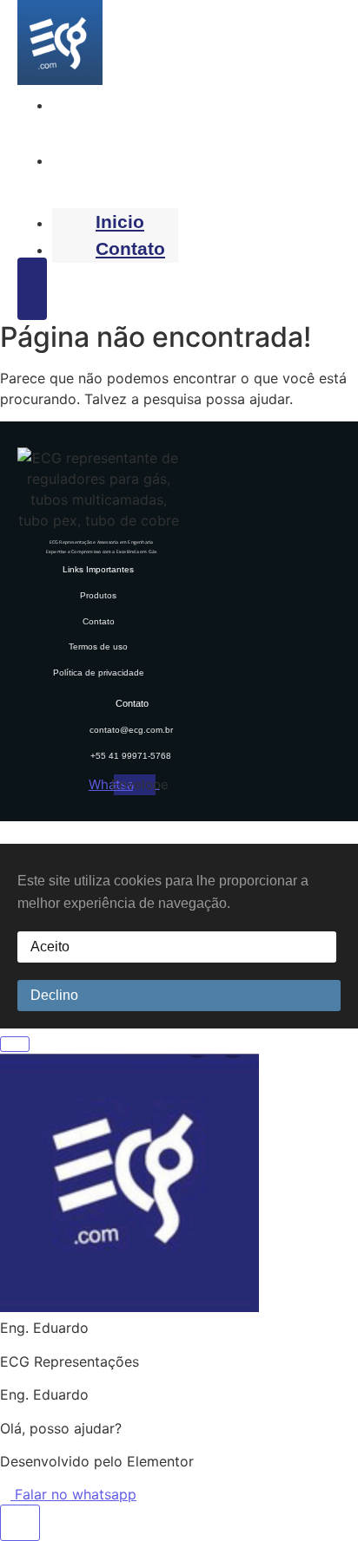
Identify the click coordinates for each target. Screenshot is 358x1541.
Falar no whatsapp (73, 1494)
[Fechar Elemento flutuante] (15, 1044)
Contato (91, 159)
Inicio (80, 104)
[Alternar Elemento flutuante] (20, 1523)
